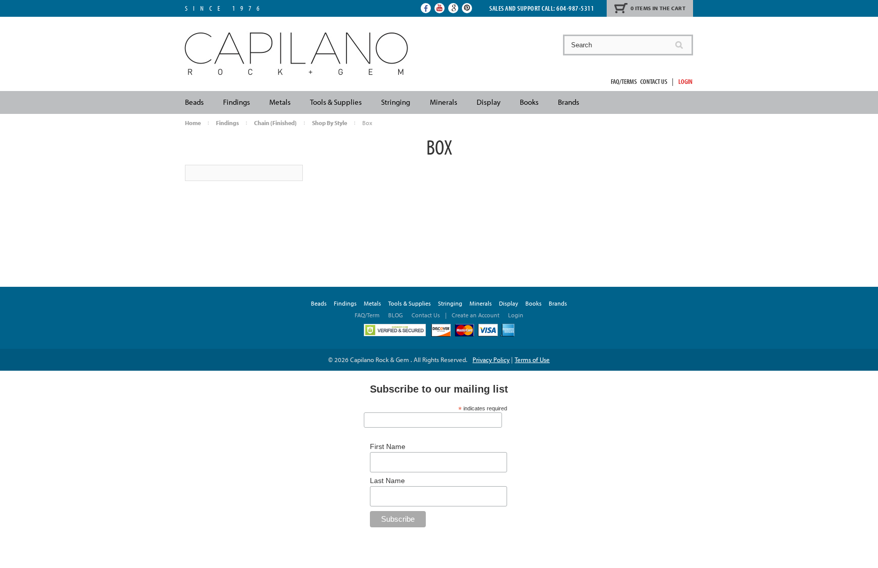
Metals (280, 102)
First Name (387, 446)
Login (685, 81)
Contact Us (653, 81)
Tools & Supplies (336, 102)
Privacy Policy (491, 359)
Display (488, 102)
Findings (236, 102)
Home (193, 123)
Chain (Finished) (275, 123)
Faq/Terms (624, 81)
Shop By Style (329, 123)
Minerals (443, 102)
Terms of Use (532, 359)
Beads (194, 102)
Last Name (387, 480)
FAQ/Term (368, 315)
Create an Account (475, 315)
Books (529, 102)
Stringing (395, 102)
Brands (568, 102)
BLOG (395, 315)
